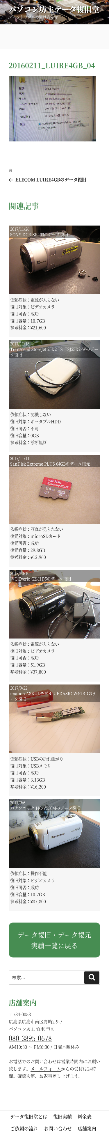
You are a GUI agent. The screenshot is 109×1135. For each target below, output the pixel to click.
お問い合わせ (58, 1128)
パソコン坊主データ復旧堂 (54, 9)
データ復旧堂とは (28, 1116)
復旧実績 (62, 1116)
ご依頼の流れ (24, 1128)
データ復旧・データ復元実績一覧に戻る (54, 940)
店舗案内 (87, 1128)
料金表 (85, 1116)
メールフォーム (46, 1068)
